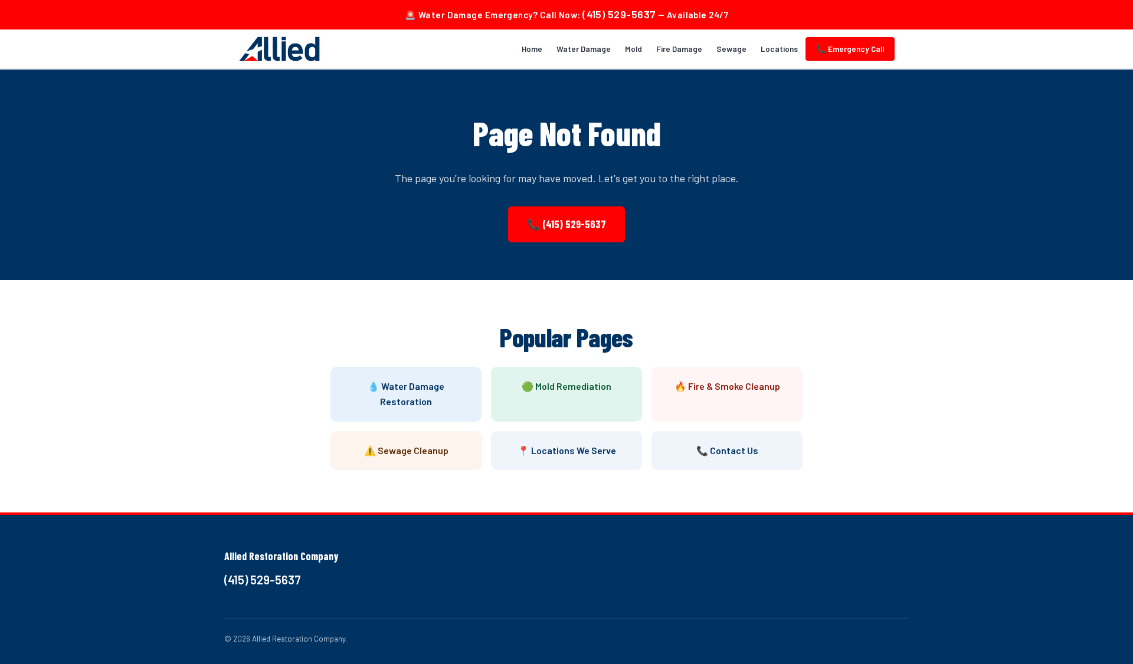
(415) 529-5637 (619, 14)
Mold (633, 49)
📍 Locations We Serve (567, 450)
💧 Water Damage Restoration (406, 393)
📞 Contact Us (727, 450)
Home (532, 49)
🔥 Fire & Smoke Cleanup (727, 386)
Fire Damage (679, 49)
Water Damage (583, 49)
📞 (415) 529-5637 (566, 224)
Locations (779, 49)
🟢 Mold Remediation (566, 386)
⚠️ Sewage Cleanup (406, 450)
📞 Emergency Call (850, 49)
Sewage (731, 49)
